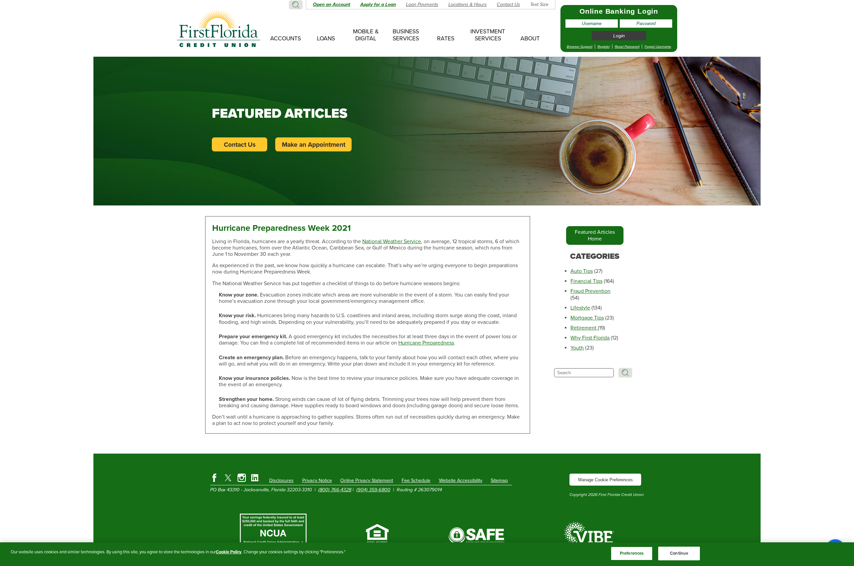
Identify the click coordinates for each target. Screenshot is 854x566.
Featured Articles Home (595, 235)
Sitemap (499, 480)
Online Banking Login (618, 11)
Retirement (584, 328)
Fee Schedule (416, 480)
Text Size (539, 4)
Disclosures (281, 480)
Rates (445, 38)
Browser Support (579, 46)
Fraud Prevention (590, 291)
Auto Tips (581, 271)
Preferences (632, 553)
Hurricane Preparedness (426, 343)
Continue (679, 553)
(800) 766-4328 (334, 490)
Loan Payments (422, 4)
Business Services (406, 35)
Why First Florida (589, 338)
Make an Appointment (313, 144)
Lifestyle (580, 308)
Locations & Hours (467, 4)
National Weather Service (391, 241)
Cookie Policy (229, 552)
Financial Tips (586, 281)
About (530, 38)
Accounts (285, 38)
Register (603, 46)
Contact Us (508, 4)
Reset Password (627, 46)
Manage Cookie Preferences (605, 479)
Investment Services (487, 35)
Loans (326, 38)
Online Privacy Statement (366, 480)
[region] (427, 554)
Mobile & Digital (366, 35)
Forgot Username (658, 46)
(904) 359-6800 (373, 490)
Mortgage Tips (587, 318)
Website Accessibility (460, 480)
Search (296, 4)
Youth (577, 348)
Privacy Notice (317, 480)
